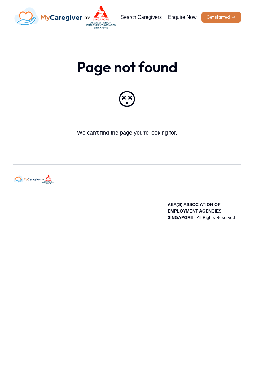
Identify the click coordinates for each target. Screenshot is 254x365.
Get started (218, 17)
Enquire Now (182, 17)
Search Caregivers (141, 17)
